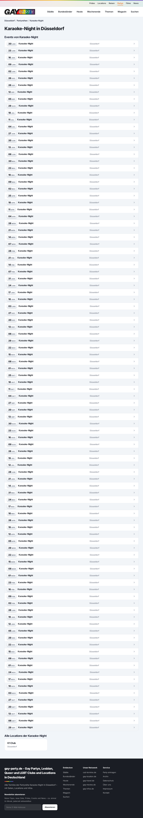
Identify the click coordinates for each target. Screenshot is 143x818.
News (136, 3)
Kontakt (106, 793)
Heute (80, 11)
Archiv (105, 776)
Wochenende (93, 11)
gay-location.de (89, 776)
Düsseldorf (9, 20)
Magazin (122, 11)
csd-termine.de (89, 772)
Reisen (112, 3)
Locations (102, 3)
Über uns (107, 785)
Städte (50, 11)
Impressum (107, 789)
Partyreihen (22, 20)
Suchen (135, 11)
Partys (120, 3)
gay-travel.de (88, 780)
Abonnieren (50, 807)
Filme (128, 3)
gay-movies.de (89, 785)
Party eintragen (109, 772)
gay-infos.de (88, 789)
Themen (109, 11)
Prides (92, 3)
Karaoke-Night (36, 20)
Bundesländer (65, 11)
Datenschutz (108, 780)
